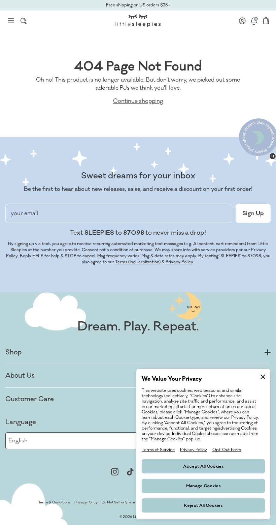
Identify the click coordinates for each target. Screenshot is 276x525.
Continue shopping (138, 101)
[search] (24, 21)
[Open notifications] (254, 21)
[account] (242, 20)
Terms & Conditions (54, 502)
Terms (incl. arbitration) (138, 262)
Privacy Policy (179, 262)
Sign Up (253, 213)
